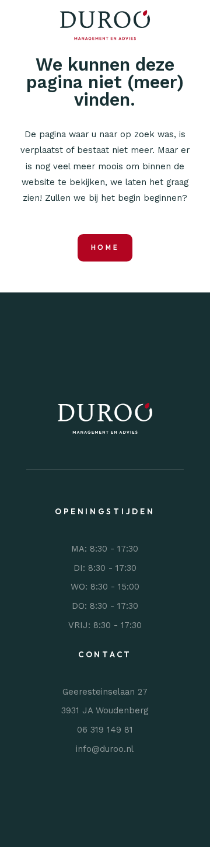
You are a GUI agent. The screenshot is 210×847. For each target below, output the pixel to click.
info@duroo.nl (105, 748)
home (105, 247)
